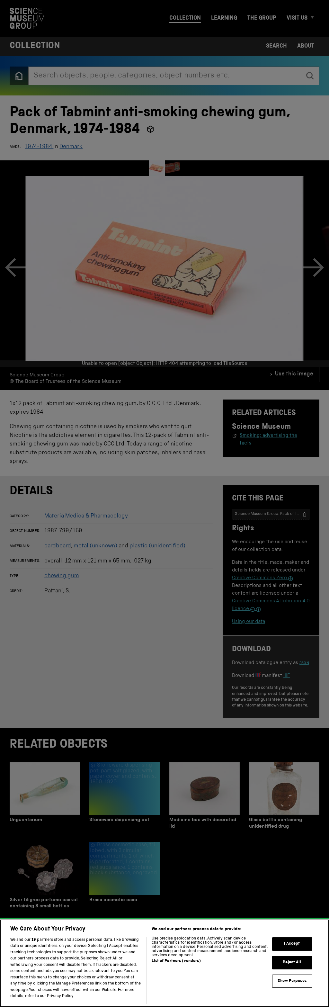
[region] (164, 963)
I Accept (292, 944)
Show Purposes (292, 981)
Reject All (292, 962)
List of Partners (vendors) (176, 961)
